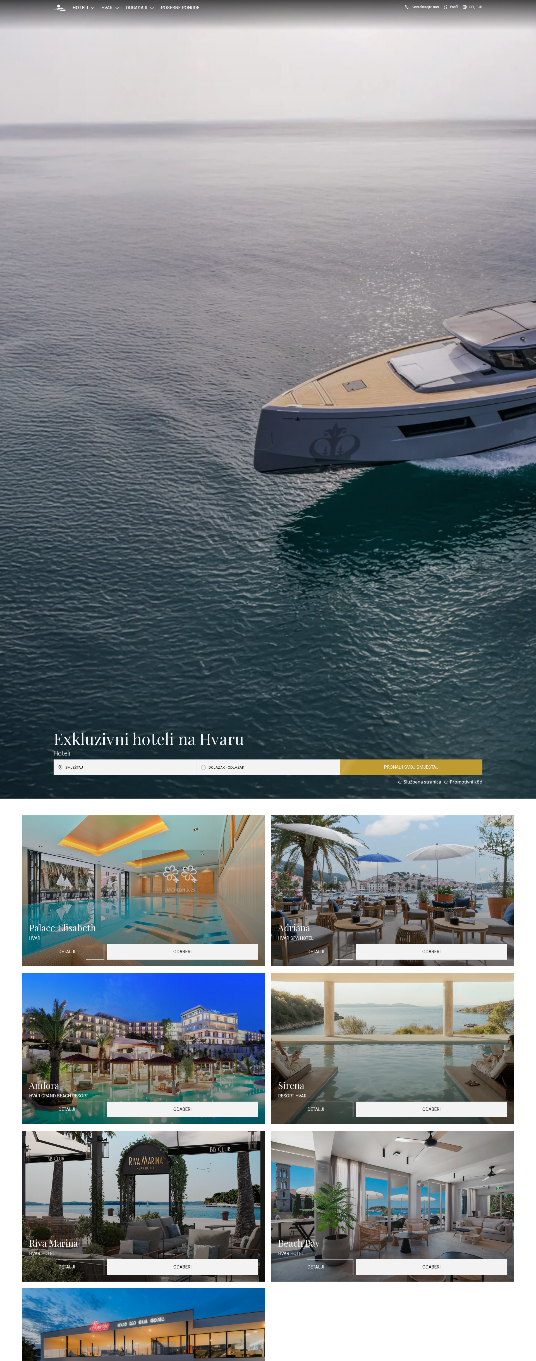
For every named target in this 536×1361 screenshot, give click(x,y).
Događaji (136, 7)
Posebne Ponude (180, 7)
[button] (60, 7)
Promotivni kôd (466, 782)
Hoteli (80, 7)
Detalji (66, 951)
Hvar (107, 7)
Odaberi (182, 951)
